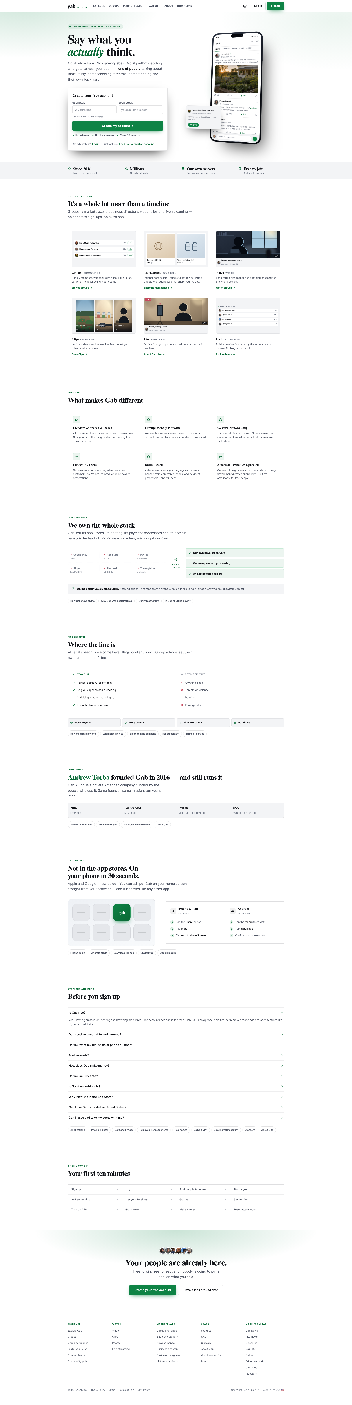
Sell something (80, 1199)
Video (115, 1330)
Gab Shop (251, 1367)
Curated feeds (76, 1355)
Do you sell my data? (83, 1076)
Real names (181, 1130)
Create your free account (152, 1290)
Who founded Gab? (81, 824)
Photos (116, 1342)
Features (206, 1330)
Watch (153, 6)
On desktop (146, 953)
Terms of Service (195, 733)
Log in (258, 6)
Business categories (168, 1355)
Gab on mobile (168, 953)
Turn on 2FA (79, 1209)
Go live (183, 1199)
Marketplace (132, 6)
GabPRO (251, 1348)
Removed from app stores (154, 1130)
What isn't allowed (113, 733)
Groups (114, 6)
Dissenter (251, 1342)
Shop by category (167, 1336)
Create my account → (117, 126)
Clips (115, 1336)
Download (184, 6)
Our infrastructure (149, 601)
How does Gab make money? (89, 1065)
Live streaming (121, 1348)
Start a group (242, 1189)
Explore (99, 6)
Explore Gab (75, 1330)
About (168, 6)
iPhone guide (77, 953)
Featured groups (77, 1348)
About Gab (162, 824)
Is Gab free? (77, 1012)
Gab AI (250, 1355)
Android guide (99, 953)
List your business (137, 1199)
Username (78, 103)
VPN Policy (144, 1390)
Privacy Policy (97, 1390)
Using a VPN (200, 1130)
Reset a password (245, 1209)
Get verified (241, 1199)
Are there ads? (79, 1055)
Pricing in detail (99, 1130)
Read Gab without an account (136, 144)
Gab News (252, 1330)
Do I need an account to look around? (95, 1034)
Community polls (77, 1361)
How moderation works (83, 733)
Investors (251, 1373)
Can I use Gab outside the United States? (97, 1107)
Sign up (275, 6)
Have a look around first (200, 1290)
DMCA (112, 1390)
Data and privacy (124, 1130)
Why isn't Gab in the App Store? (91, 1097)
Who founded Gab (211, 1355)
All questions (77, 1130)
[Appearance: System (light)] (245, 6)
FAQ (203, 1336)
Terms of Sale (126, 1390)
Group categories (78, 1342)
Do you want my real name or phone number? (100, 1045)
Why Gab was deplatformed (116, 601)
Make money (187, 1209)
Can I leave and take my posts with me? (96, 1117)
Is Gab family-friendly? (84, 1086)
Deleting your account (226, 1130)
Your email (126, 103)
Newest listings (166, 1342)
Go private (132, 1209)
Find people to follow (192, 1189)
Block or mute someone (143, 733)
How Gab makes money (137, 824)
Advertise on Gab (256, 1361)
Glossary (250, 1130)
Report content (170, 733)
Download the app (124, 953)
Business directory (168, 1348)
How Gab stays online (82, 601)
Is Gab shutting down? (178, 601)
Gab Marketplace (167, 1330)
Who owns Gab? (108, 824)
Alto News (252, 1336)
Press (204, 1361)
